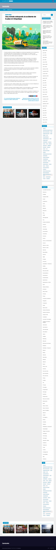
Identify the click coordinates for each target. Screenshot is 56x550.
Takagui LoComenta (46, 431)
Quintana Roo (45, 396)
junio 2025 (44, 82)
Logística (44, 336)
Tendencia (44, 442)
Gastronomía (45, 307)
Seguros (44, 412)
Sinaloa (44, 419)
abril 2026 (44, 59)
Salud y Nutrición (46, 408)
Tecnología (45, 438)
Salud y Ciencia (45, 405)
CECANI (44, 135)
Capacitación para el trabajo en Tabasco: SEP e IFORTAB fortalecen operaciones (48, 22)
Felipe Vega (45, 145)
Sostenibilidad (45, 428)
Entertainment (45, 275)
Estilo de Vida (45, 291)
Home (4, 9)
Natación (44, 359)
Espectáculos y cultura (47, 282)
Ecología (44, 259)
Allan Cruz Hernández (46, 468)
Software (44, 424)
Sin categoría (45, 417)
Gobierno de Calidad (46, 150)
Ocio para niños (45, 371)
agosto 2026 (45, 50)
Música (44, 352)
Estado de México (46, 286)
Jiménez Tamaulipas (46, 157)
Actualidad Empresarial (47, 189)
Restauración (45, 401)
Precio (44, 502)
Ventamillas (48, 178)
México (49, 160)
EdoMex (44, 266)
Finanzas (44, 293)
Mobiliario (44, 345)
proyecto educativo (46, 167)
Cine (43, 219)
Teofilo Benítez (48, 513)
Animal (44, 199)
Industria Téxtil (45, 314)
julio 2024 (44, 108)
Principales (45, 387)
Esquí (44, 284)
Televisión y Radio (46, 440)
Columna (44, 224)
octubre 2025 (45, 73)
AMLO (51, 468)
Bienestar (44, 208)
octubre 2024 (45, 101)
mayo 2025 (45, 85)
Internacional (45, 327)
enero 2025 (45, 94)
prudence (44, 169)
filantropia (44, 147)
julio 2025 (44, 80)
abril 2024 (44, 115)
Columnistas (45, 229)
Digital (44, 256)
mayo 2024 (45, 112)
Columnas (44, 226)
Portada (10, 14)
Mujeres (44, 350)
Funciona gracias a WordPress (6, 548)
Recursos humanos (46, 398)
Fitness (44, 296)
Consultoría (45, 233)
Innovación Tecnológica (47, 319)
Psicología (44, 391)
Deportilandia (45, 252)
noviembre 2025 (45, 71)
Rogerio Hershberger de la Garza (47, 175)
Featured (50, 143)
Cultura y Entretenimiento (47, 240)
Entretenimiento (45, 277)
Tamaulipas (45, 433)
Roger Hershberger (46, 172)
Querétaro (44, 394)
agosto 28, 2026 (7, 530)
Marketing (44, 338)
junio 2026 (44, 55)
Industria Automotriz (46, 312)
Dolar (47, 143)
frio (46, 485)
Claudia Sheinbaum (46, 138)
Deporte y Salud (45, 247)
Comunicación (45, 231)
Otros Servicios (45, 375)
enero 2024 (45, 122)
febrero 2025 (45, 92)
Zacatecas (44, 458)
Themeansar (19, 548)
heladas (44, 152)
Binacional (44, 210)
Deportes (44, 249)
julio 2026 (44, 52)
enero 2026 (45, 66)
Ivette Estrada (45, 155)
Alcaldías (44, 194)
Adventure (44, 192)
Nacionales (45, 357)
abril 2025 (44, 87)
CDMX (51, 133)
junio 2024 (44, 110)
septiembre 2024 (46, 103)
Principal (47, 502)
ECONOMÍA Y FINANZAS (47, 263)
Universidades (45, 454)
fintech (44, 485)
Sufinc (44, 513)
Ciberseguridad (45, 217)
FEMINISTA (49, 145)
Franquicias (45, 303)
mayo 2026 (45, 57)
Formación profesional (47, 298)
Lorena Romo (45, 160)
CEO (47, 135)
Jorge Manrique (45, 159)
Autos (44, 203)
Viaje (43, 456)
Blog (43, 212)
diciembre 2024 (45, 96)
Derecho (44, 254)
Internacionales (45, 329)
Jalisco (44, 334)
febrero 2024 (45, 119)
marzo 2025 (45, 89)
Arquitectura (45, 201)
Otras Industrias (45, 373)
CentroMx (5, 6)
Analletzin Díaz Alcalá (46, 133)
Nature (44, 364)
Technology (45, 435)
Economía (44, 261)
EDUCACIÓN (5, 112)
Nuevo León (45, 366)
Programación (45, 389)
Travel (44, 447)
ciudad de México (46, 473)
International (45, 331)
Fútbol (44, 305)
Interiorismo (45, 324)
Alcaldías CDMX (45, 196)
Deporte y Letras (46, 245)
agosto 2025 (45, 78)
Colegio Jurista (45, 140)
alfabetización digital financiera (47, 130)
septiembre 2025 (45, 75)
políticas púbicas (45, 164)
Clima (50, 138)
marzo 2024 (45, 117)
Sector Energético (46, 410)
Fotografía (44, 300)
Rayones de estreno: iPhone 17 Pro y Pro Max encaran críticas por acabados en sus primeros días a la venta (30, 99)
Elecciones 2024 (45, 270)
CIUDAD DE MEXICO (46, 222)
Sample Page (9, 9)
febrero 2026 (45, 64)
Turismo (44, 449)
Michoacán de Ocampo (47, 343)
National (44, 361)
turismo (44, 178)
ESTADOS (44, 289)
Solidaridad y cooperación (47, 426)
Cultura (44, 143)
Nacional (7, 14)
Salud (44, 403)
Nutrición (44, 368)
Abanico (44, 128)
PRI (43, 382)
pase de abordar (45, 162)
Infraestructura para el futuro (47, 490)
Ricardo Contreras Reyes (46, 507)
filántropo (48, 147)
